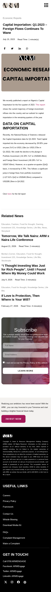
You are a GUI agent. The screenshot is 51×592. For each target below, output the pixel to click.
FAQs (5, 532)
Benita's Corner (8, 254)
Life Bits (37, 227)
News (44, 227)
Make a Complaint (11, 543)
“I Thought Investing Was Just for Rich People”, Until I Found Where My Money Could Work (23, 269)
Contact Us (8, 514)
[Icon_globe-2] (25, 582)
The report (40, 105)
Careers (6, 495)
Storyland (5, 231)
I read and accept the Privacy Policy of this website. (26, 363)
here (10, 194)
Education (5, 224)
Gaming (39, 224)
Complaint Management (14, 538)
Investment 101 (8, 227)
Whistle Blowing (10, 519)
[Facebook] (18, 582)
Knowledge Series (24, 227)
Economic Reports (12, 18)
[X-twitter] (5, 582)
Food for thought (27, 224)
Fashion (15, 224)
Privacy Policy (9, 501)
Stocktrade (6, 260)
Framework (8, 507)
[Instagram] (12, 582)
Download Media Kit (12, 525)
